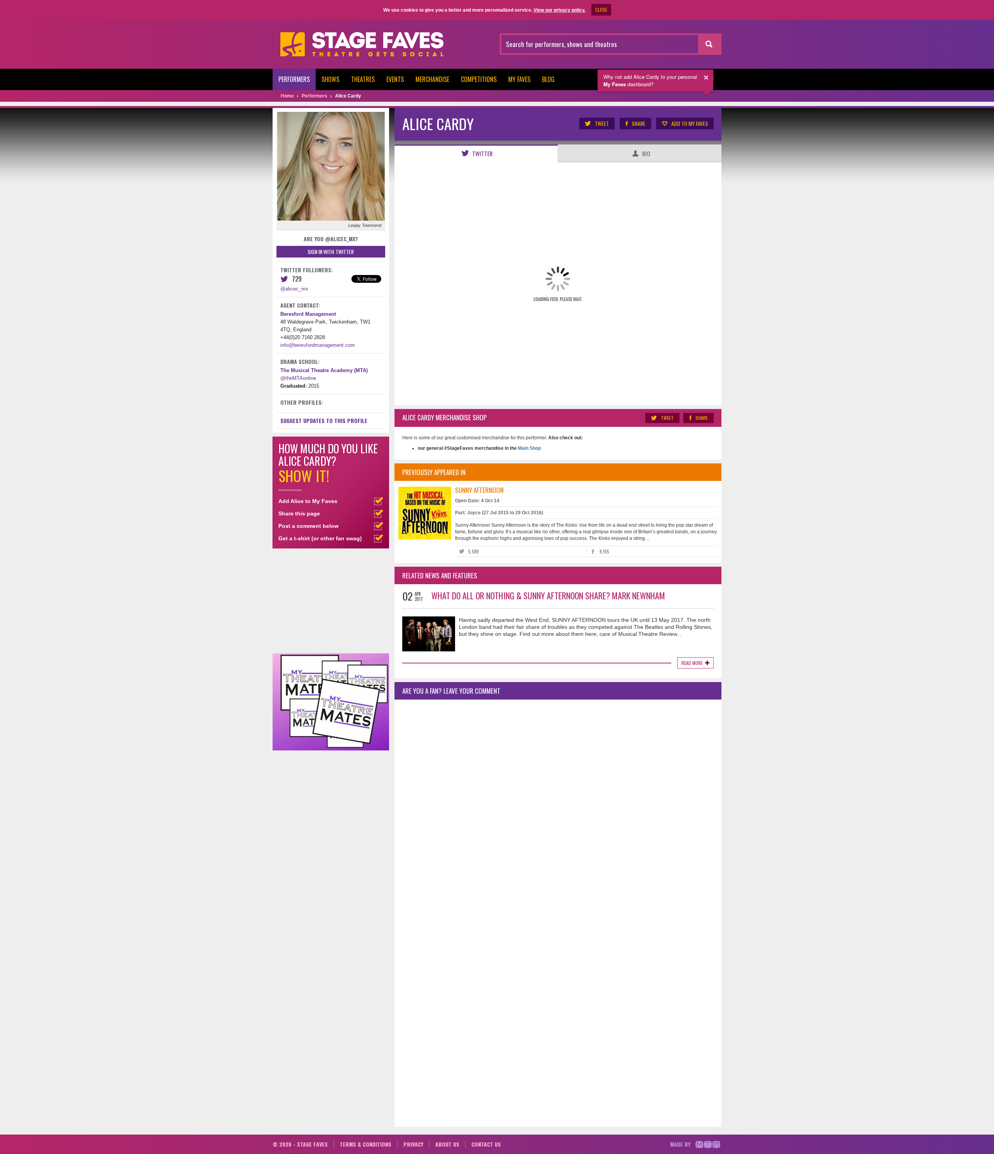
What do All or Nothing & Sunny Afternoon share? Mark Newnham (548, 595)
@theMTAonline (298, 378)
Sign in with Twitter (331, 251)
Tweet (602, 123)
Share (638, 123)
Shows (330, 79)
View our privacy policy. (559, 10)
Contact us (486, 1144)
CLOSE (601, 9)
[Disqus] (558, 808)
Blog (548, 79)
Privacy (413, 1144)
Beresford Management (308, 314)
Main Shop (529, 448)
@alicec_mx (294, 289)
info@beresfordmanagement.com (317, 345)
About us (447, 1144)
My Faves (519, 79)
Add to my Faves (689, 123)
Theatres (363, 79)
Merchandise (432, 79)
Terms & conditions (365, 1144)
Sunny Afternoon (479, 490)
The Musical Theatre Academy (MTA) (324, 370)
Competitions (479, 79)
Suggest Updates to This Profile (323, 420)
